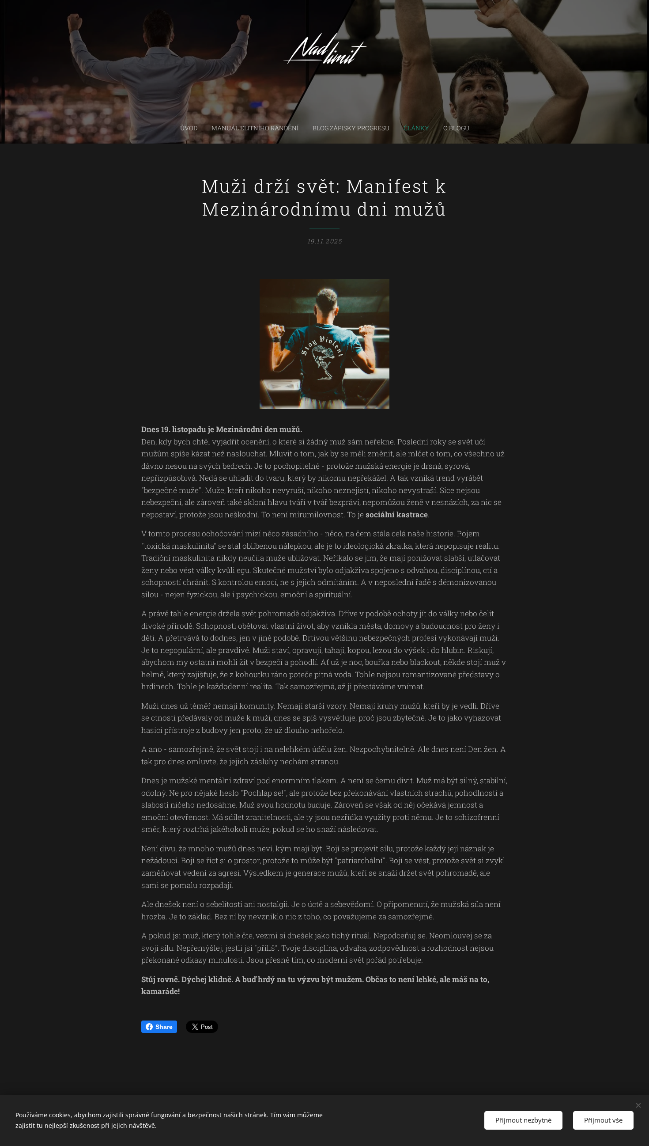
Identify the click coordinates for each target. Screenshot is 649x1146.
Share (164, 1026)
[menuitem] (192, 128)
